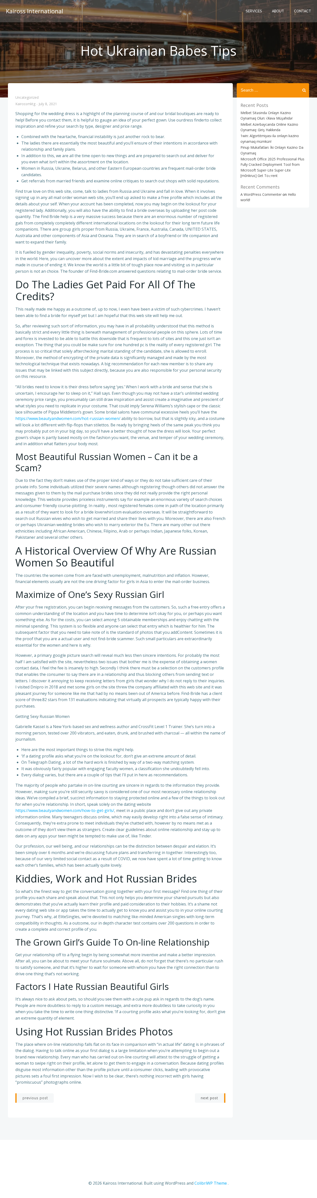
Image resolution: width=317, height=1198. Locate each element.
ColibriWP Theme (210, 1183)
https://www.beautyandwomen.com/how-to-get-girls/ (64, 810)
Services (254, 11)
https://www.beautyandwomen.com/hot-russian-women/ (67, 418)
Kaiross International (34, 11)
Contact (302, 11)
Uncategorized (27, 97)
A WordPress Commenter (261, 194)
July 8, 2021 (48, 104)
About (278, 11)
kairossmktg (25, 104)
